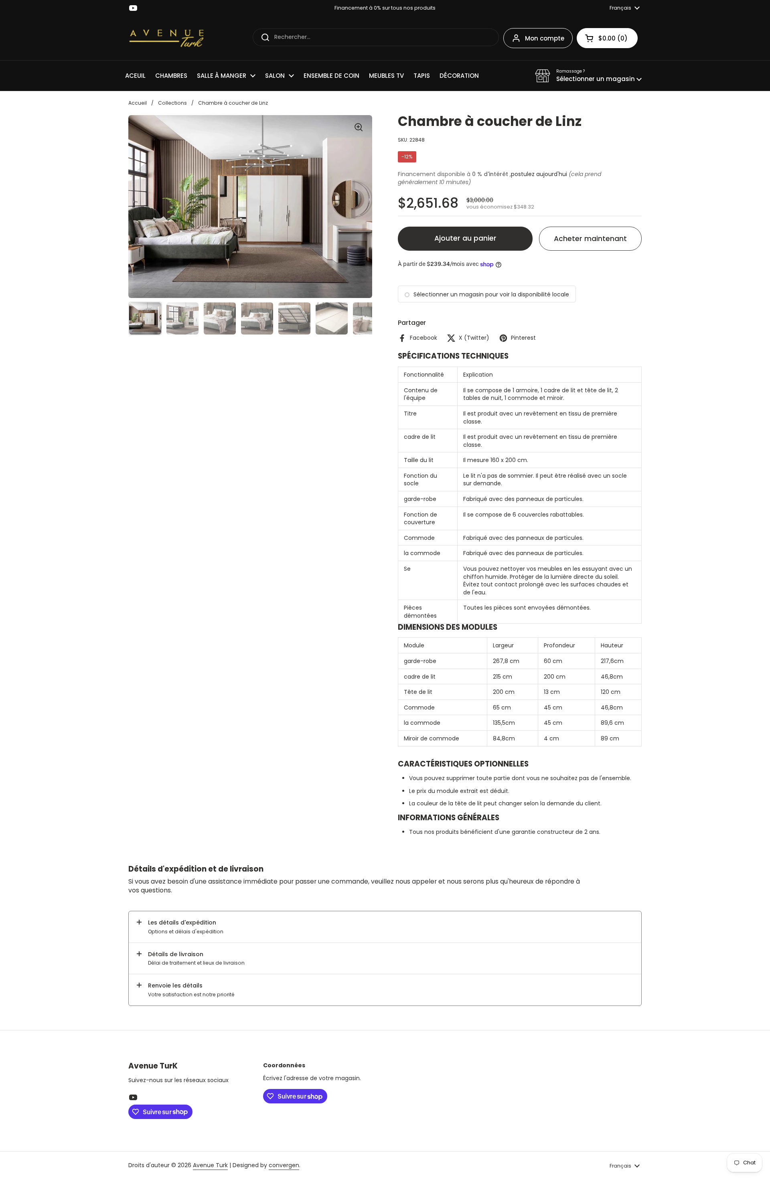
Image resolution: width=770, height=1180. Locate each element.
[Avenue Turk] (166, 38)
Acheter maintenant (590, 238)
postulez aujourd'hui (539, 174)
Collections (172, 102)
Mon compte (544, 38)
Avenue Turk (210, 1165)
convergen (284, 1165)
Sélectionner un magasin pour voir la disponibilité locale (491, 294)
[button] (588, 75)
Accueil (137, 102)
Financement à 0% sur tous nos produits (385, 7)
